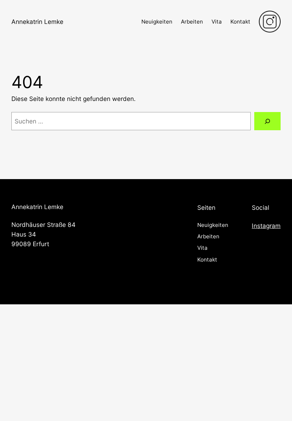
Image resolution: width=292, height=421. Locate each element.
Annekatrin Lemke (37, 21)
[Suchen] (267, 121)
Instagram (266, 225)
